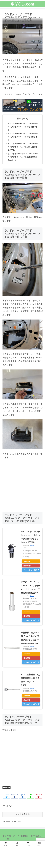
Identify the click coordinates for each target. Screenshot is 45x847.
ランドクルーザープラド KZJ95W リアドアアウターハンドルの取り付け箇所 (23, 127)
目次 (19, 118)
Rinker (32, 545)
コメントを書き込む (23, 814)
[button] (40, 455)
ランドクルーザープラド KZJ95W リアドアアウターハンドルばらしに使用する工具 (23, 147)
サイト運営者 (22, 836)
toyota (7, 787)
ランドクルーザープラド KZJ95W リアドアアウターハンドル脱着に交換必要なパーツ (23, 157)
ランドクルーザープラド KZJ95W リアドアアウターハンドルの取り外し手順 (23, 137)
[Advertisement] (22, 484)
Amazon (27, 561)
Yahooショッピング (31, 570)
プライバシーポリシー (9, 837)
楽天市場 (27, 566)
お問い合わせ (36, 836)
